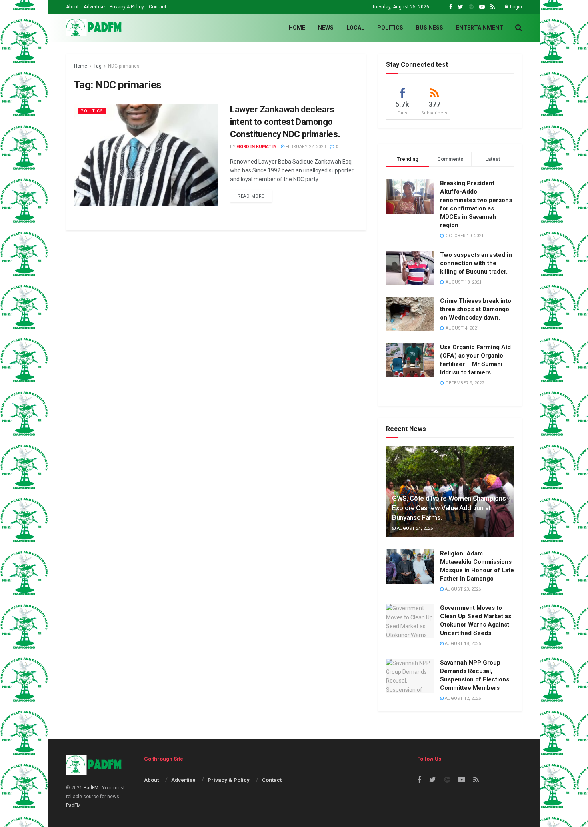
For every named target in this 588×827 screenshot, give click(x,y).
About (72, 7)
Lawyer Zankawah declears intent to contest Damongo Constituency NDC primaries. (285, 121)
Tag (98, 66)
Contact (157, 7)
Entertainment (479, 27)
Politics (390, 27)
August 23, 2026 (462, 589)
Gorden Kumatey (256, 146)
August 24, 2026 (414, 528)
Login (515, 7)
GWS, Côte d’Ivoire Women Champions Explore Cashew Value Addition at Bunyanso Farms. (449, 507)
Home (297, 27)
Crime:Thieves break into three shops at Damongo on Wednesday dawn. (475, 309)
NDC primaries (124, 66)
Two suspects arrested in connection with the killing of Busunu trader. (476, 263)
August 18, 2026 (462, 643)
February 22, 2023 (305, 146)
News (326, 27)
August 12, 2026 (462, 698)
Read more (251, 196)
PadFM (91, 788)
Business (429, 27)
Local (355, 27)
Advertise (94, 7)
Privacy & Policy (127, 7)
